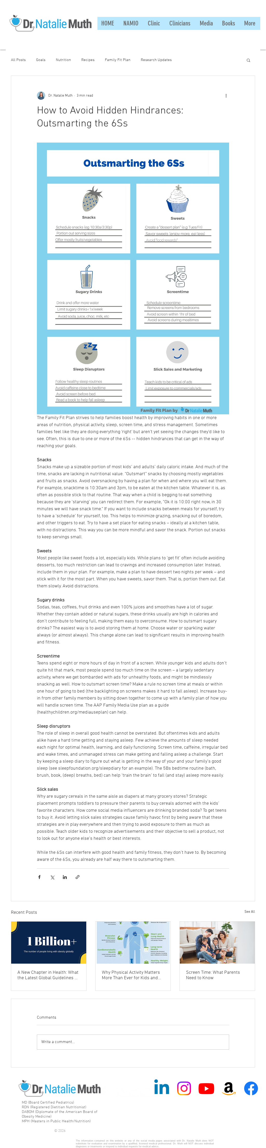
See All (249, 912)
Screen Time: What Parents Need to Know (213, 975)
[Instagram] (184, 1088)
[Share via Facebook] (39, 877)
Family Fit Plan (117, 60)
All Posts (18, 60)
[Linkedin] (161, 1088)
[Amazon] (229, 1088)
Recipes (88, 60)
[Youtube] (206, 1088)
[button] (248, 60)
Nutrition (63, 60)
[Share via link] (77, 877)
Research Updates (156, 60)
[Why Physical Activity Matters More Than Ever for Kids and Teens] (133, 943)
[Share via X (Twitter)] (52, 877)
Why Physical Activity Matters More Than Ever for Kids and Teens (131, 975)
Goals (40, 60)
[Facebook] (251, 1088)
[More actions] (226, 95)
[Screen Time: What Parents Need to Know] (217, 943)
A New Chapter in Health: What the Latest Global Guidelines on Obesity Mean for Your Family (48, 975)
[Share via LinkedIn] (64, 877)
